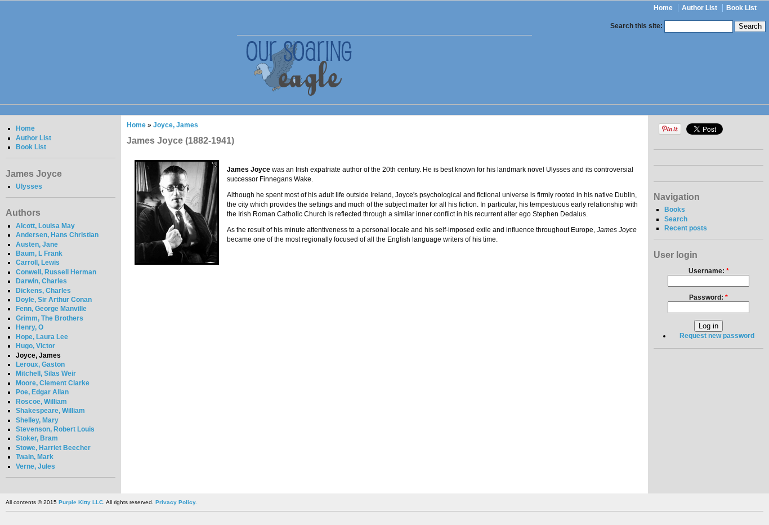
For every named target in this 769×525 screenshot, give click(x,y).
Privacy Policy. (176, 502)
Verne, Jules (35, 466)
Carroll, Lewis (38, 262)
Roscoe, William (41, 402)
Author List (699, 8)
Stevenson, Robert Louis (55, 429)
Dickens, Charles (43, 291)
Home (663, 8)
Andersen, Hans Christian (57, 235)
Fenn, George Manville (51, 309)
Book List (741, 8)
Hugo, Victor (35, 346)
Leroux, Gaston (40, 364)
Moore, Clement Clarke (53, 383)
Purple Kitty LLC (81, 502)
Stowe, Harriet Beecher (53, 448)
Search (675, 219)
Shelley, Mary (37, 420)
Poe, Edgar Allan (42, 392)
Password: (708, 297)
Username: (708, 271)
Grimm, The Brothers (49, 318)
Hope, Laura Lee (42, 337)
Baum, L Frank (39, 253)
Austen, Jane (37, 244)
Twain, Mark (34, 457)
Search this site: (637, 26)
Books (674, 209)
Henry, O (29, 327)
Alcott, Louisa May (45, 226)
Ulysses (29, 186)
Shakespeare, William (50, 411)
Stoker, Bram (37, 438)
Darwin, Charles (41, 281)
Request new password (716, 336)
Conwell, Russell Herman (56, 272)
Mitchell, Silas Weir (46, 373)
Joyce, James (38, 355)
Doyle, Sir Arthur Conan (54, 300)
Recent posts (685, 228)
